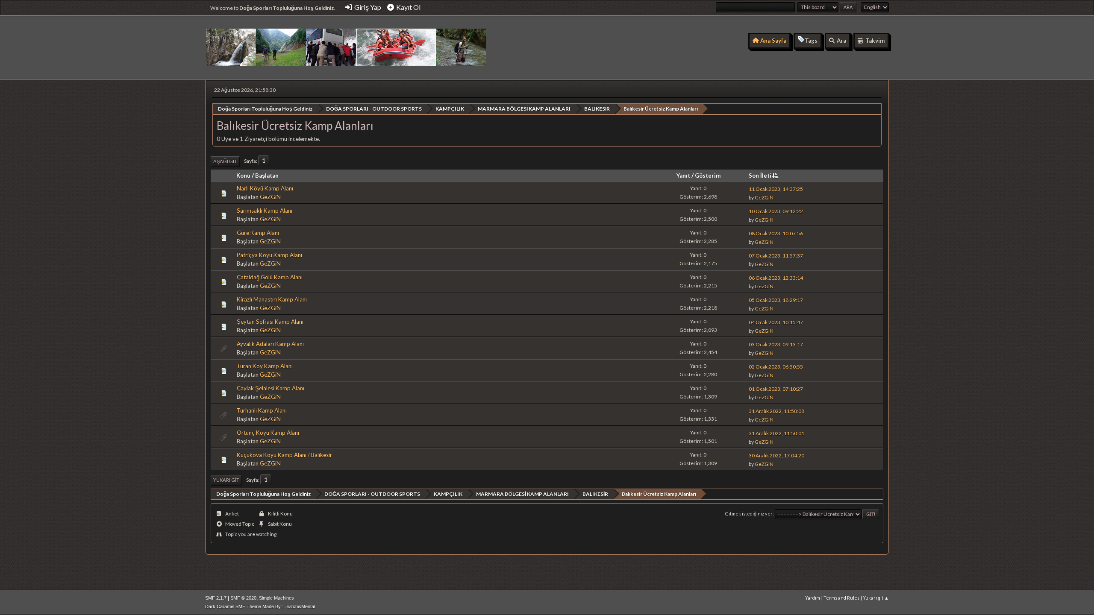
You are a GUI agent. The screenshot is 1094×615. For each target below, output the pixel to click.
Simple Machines (276, 597)
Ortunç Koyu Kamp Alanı (268, 432)
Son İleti (760, 175)
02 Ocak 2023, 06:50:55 (776, 366)
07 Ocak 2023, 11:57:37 (776, 255)
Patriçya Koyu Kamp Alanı (269, 255)
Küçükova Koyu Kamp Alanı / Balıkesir (284, 454)
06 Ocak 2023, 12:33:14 (776, 278)
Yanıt (683, 175)
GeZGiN (270, 196)
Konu (243, 175)
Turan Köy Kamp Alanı (265, 366)
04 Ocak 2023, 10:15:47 (776, 322)
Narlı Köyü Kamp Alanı (265, 188)
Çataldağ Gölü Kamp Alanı (270, 277)
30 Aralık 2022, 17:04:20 (776, 455)
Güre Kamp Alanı (258, 232)
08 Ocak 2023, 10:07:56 (776, 233)
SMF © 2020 (243, 597)
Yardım (812, 597)
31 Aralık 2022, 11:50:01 (776, 433)
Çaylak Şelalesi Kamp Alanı (270, 388)
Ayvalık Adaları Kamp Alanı (270, 343)
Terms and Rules (841, 597)
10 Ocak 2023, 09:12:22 (776, 211)
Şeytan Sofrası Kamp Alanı (270, 321)
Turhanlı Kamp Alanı (262, 410)
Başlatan (267, 175)
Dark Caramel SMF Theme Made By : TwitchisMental (260, 606)
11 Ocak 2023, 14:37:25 (776, 189)
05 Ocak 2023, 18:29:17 (776, 300)
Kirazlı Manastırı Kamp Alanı (272, 299)
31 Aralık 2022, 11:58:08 (776, 411)
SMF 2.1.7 (215, 597)
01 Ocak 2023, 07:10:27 (776, 389)
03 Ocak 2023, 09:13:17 (776, 344)
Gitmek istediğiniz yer (749, 513)
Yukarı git (226, 480)
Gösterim (708, 175)
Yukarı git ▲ (876, 597)
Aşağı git (225, 161)
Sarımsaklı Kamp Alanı (264, 210)
